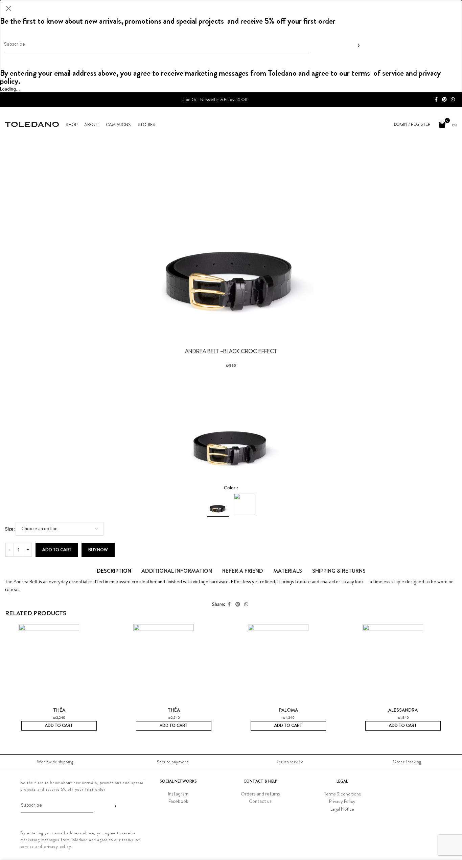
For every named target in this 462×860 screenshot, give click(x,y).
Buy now (98, 549)
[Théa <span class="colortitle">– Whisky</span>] (174, 665)
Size (9, 528)
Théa (59, 710)
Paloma (288, 710)
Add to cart (56, 549)
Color (230, 487)
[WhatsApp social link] (453, 99)
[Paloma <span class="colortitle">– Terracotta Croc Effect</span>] (288, 665)
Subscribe (357, 44)
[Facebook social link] (436, 99)
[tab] (114, 571)
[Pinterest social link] (444, 99)
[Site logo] (32, 123)
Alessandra (403, 710)
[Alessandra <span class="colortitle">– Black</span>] (403, 665)
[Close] (8, 8)
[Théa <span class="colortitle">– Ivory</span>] (59, 665)
